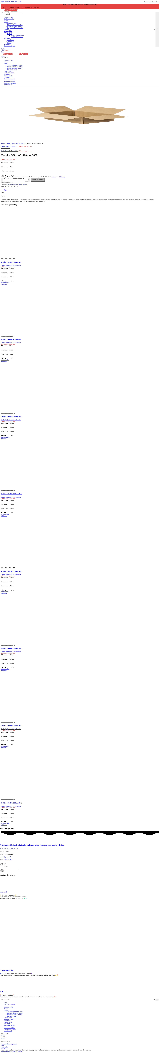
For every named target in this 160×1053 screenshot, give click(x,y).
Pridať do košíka (37, 179)
